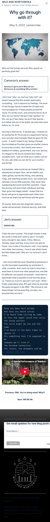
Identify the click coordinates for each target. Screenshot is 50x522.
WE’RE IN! (28, 399)
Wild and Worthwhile (16, 1)
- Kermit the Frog (14, 351)
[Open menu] (46, 3)
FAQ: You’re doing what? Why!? (30, 392)
